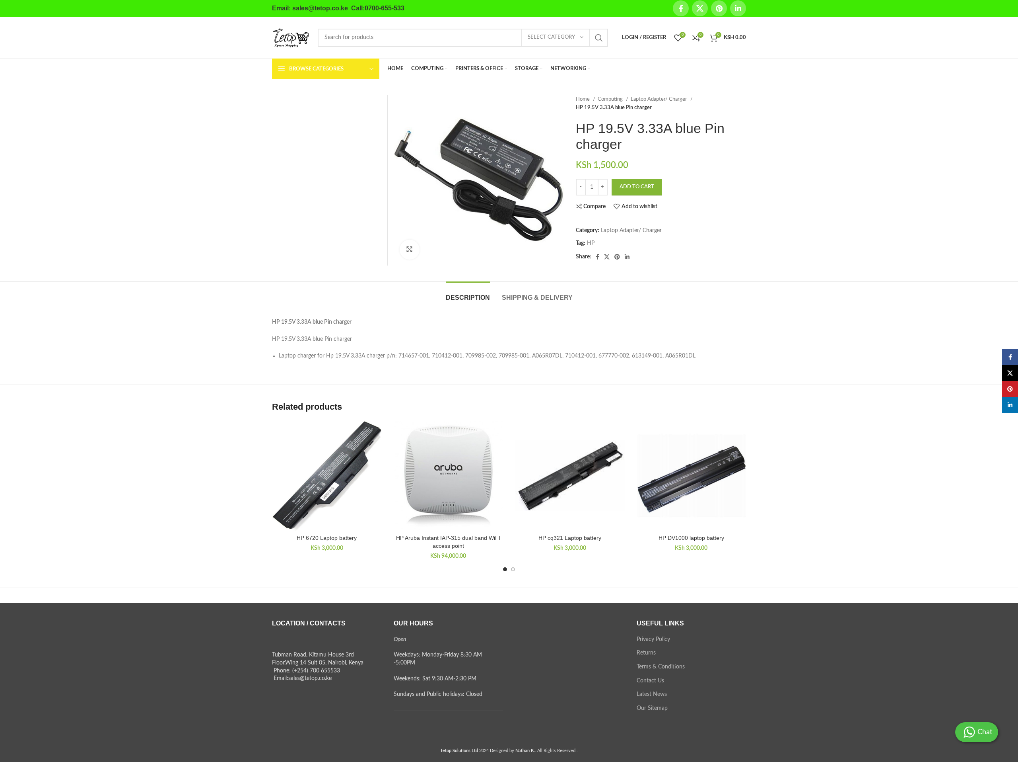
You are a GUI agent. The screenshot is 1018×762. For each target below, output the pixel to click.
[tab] (468, 293)
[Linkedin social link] (738, 8)
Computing (611, 99)
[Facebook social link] (681, 8)
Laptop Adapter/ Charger (659, 99)
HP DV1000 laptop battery (691, 538)
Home (583, 99)
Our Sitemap (652, 708)
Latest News (652, 694)
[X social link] (700, 8)
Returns (646, 653)
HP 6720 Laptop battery (327, 538)
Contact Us (650, 681)
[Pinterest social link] (719, 8)
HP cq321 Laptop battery (569, 538)
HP (590, 243)
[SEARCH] (599, 38)
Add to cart (637, 187)
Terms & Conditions (661, 667)
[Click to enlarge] (410, 250)
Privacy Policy (653, 639)
